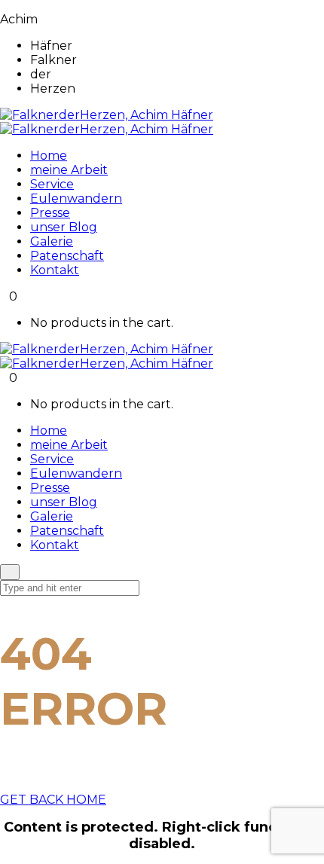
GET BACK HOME (53, 799)
